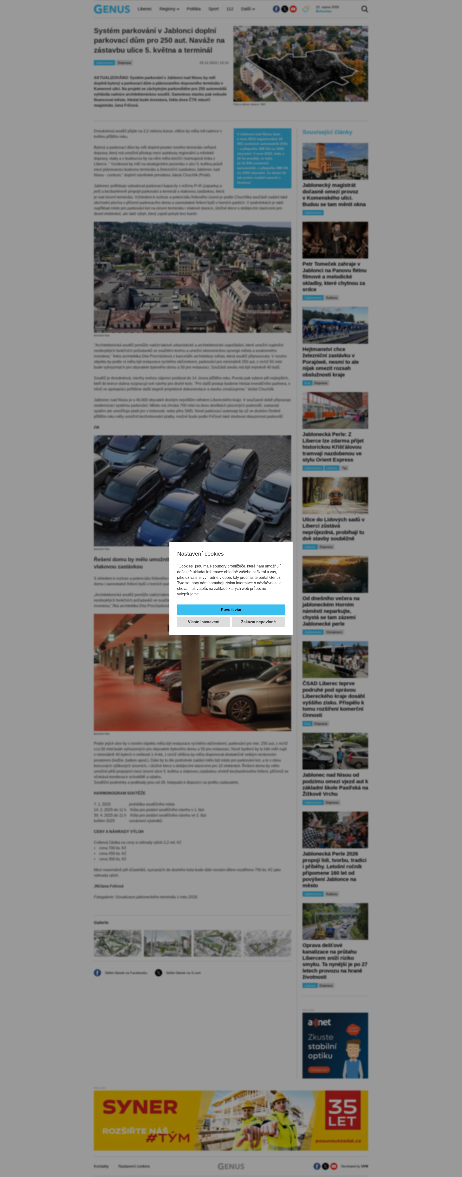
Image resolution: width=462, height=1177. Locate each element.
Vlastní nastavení (203, 622)
